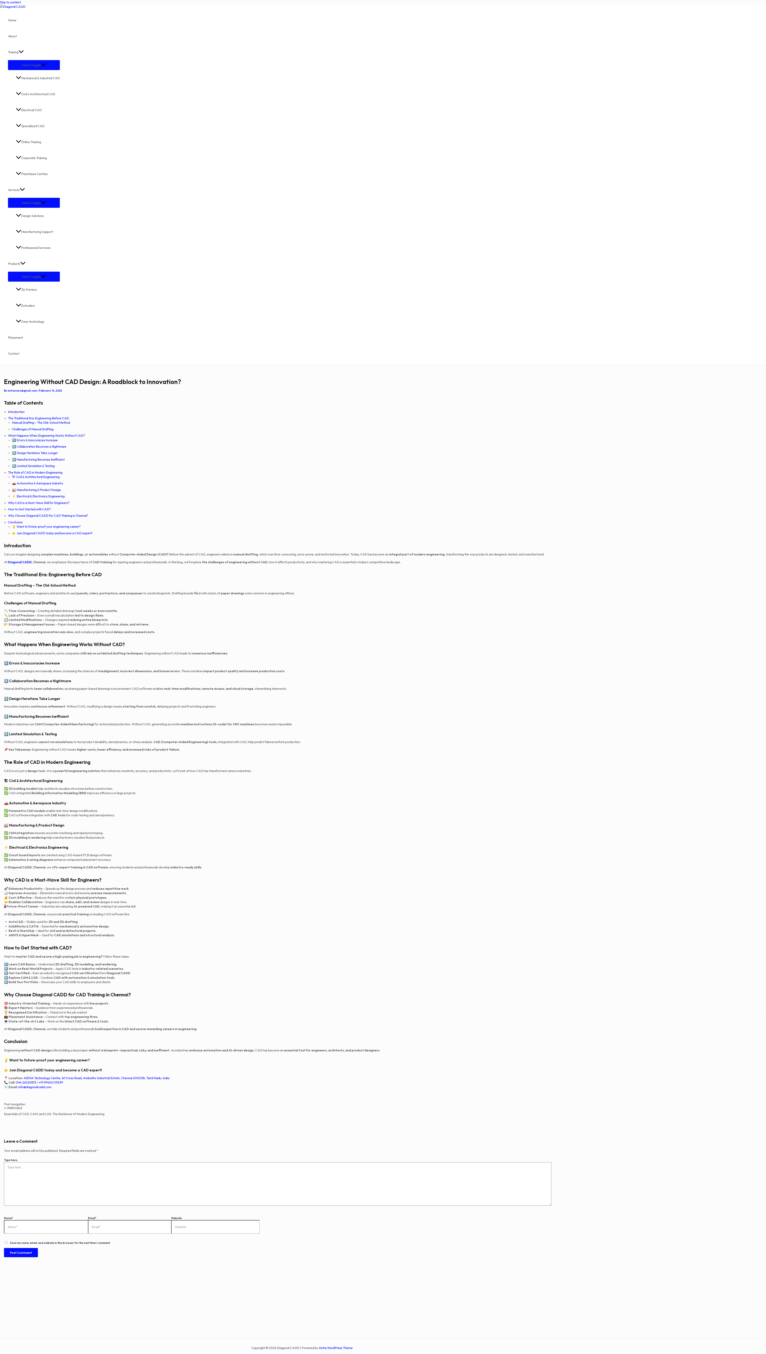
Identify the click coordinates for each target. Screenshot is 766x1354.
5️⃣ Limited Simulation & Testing (33, 466)
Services (14, 190)
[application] (21, 52)
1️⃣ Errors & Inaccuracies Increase (35, 440)
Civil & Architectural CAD (38, 94)
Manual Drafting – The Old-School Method (41, 423)
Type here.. (11, 1160)
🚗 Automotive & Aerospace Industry (37, 483)
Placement (15, 337)
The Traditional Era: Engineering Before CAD (38, 418)
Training (13, 52)
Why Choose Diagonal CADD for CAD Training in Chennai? (48, 516)
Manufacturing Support (37, 232)
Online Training (31, 142)
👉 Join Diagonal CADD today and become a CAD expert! (52, 533)
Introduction (16, 412)
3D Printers (29, 290)
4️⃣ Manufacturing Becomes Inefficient (38, 459)
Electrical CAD (31, 110)
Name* (8, 1218)
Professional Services (35, 248)
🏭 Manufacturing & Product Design (36, 490)
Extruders (28, 306)
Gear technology (32, 322)
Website (176, 1218)
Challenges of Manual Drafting (32, 429)
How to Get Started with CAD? (29, 509)
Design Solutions (32, 216)
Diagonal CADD (20, 562)
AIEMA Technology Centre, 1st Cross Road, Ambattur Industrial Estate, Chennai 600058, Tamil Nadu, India (96, 1078)
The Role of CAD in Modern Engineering (35, 472)
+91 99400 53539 (50, 1082)
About (12, 36)
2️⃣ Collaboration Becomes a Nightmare (39, 446)
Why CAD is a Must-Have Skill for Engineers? (39, 503)
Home (12, 20)
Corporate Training (34, 158)
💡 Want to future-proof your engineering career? (46, 527)
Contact (13, 353)
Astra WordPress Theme (336, 1348)
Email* (92, 1218)
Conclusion (15, 522)
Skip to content (10, 2)
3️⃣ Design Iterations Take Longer (35, 453)
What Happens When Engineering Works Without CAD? (46, 435)
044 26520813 (26, 1082)
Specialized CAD (32, 126)
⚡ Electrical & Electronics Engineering (38, 496)
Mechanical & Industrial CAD (40, 78)
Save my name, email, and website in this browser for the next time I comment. (60, 1243)
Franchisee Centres (34, 174)
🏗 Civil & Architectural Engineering (36, 477)
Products (14, 264)
